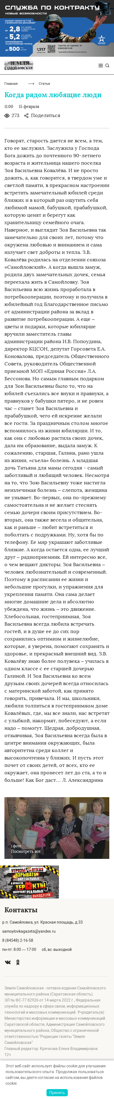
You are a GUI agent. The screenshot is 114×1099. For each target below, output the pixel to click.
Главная (11, 84)
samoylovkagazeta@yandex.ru (29, 931)
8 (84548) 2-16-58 (17, 940)
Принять (57, 1092)
